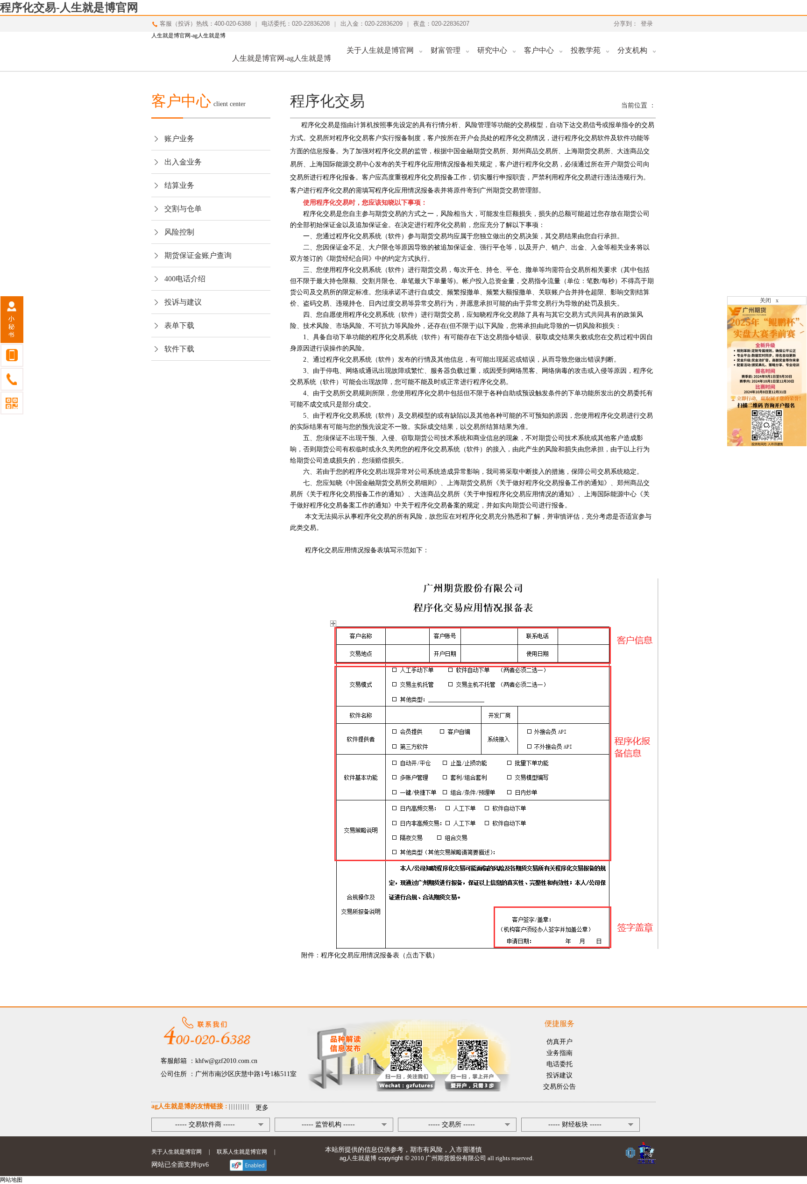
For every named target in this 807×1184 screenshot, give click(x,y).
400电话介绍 (184, 279)
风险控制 (179, 232)
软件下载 (179, 349)
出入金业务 (183, 162)
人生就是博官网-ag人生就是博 (188, 35)
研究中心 (492, 50)
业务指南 (559, 1052)
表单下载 (179, 325)
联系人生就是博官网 (242, 1151)
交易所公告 (559, 1086)
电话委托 (559, 1064)
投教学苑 (586, 50)
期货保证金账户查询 (198, 255)
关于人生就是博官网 (380, 50)
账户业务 (179, 139)
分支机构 (632, 50)
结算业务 (179, 185)
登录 (647, 23)
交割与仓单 (183, 209)
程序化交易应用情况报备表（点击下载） (380, 955)
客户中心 (539, 50)
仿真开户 (559, 1041)
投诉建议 (559, 1075)
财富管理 (445, 50)
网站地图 (11, 1180)
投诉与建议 (183, 302)
